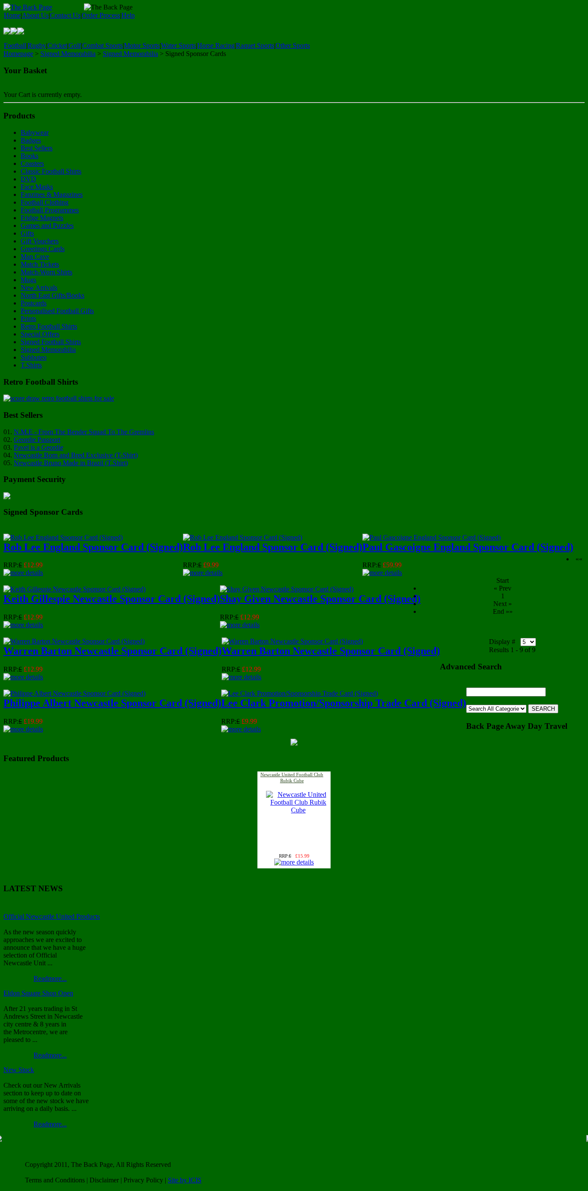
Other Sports (292, 45)
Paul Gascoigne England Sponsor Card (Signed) (467, 547)
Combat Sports (102, 45)
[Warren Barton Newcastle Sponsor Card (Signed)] (74, 641)
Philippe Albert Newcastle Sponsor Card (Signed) (112, 703)
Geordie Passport (37, 439)
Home (12, 15)
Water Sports (178, 45)
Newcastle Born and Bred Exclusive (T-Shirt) (76, 455)
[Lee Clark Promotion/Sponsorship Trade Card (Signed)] (299, 693)
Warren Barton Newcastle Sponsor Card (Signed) (112, 650)
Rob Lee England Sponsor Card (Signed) (93, 547)
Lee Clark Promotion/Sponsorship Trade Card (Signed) (343, 703)
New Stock (18, 1069)
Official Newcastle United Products (51, 916)
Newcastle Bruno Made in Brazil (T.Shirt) (71, 462)
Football (15, 45)
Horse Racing (216, 45)
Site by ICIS (184, 1180)
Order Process (101, 15)
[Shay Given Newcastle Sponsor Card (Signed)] (286, 589)
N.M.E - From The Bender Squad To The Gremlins (84, 431)
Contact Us (65, 15)
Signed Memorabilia (68, 53)
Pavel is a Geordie (38, 447)
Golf (74, 45)
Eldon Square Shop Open (38, 993)
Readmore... (50, 978)
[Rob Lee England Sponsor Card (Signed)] (63, 537)
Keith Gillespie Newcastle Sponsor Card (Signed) (111, 598)
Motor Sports (142, 45)
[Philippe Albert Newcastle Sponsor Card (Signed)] (74, 693)
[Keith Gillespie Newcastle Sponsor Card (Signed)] (74, 589)
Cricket (57, 45)
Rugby (37, 45)
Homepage (18, 53)
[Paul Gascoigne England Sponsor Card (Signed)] (431, 537)
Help (128, 15)
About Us (35, 15)
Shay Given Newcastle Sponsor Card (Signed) (320, 598)
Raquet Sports (255, 45)
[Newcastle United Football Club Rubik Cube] (298, 810)
